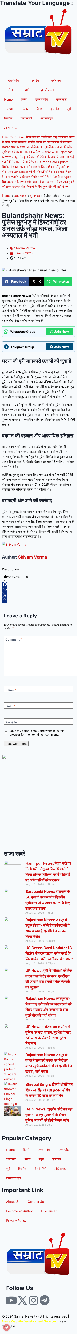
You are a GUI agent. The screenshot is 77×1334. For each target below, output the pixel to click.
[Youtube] (11, 1300)
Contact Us (36, 1202)
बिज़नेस (8, 118)
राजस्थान (9, 109)
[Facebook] (38, 584)
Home (8, 99)
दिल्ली (24, 99)
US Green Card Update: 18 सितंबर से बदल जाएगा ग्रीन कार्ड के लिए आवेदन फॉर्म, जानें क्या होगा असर (37, 167)
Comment (13, 639)
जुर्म (69, 109)
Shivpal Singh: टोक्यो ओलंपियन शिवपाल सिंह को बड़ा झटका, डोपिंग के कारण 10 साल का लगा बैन (49, 1090)
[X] (38, 595)
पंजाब (25, 109)
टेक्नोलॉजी (26, 118)
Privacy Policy (16, 1221)
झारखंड (54, 109)
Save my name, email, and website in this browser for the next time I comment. (36, 732)
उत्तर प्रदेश (41, 99)
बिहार (39, 109)
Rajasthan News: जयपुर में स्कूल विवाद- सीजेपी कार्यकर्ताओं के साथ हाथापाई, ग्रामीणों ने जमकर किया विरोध (38, 157)
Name (10, 690)
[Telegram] (44, 1300)
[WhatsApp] (38, 589)
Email (10, 706)
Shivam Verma (32, 557)
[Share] (38, 600)
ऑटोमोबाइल (46, 118)
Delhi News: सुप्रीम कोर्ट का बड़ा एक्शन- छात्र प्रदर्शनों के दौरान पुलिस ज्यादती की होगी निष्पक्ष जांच (48, 1114)
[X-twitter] (22, 1300)
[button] (15, 281)
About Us (13, 1202)
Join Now (61, 331)
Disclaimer (49, 1211)
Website (11, 722)
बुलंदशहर (35, 196)
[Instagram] (33, 1300)
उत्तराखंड (61, 99)
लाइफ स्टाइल (11, 128)
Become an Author (19, 1211)
